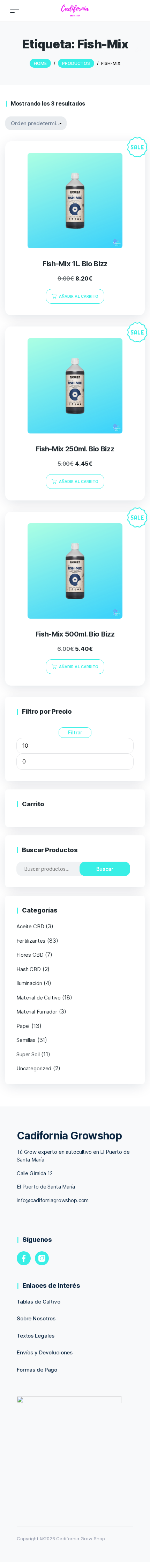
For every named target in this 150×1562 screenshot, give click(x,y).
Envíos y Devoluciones (45, 1352)
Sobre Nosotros (36, 1318)
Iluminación (29, 983)
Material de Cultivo (38, 997)
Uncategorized (33, 1068)
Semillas (26, 1040)
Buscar (104, 869)
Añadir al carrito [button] (78, 296)
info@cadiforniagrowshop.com (53, 1200)
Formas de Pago (37, 1369)
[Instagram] (42, 1258)
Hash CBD (28, 969)
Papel (23, 1026)
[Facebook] (24, 1258)
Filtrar (75, 732)
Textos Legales (35, 1335)
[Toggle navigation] (15, 11)
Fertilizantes (30, 940)
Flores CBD (30, 954)
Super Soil (28, 1054)
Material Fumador (36, 1011)
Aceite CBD (30, 926)
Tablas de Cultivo (38, 1301)
